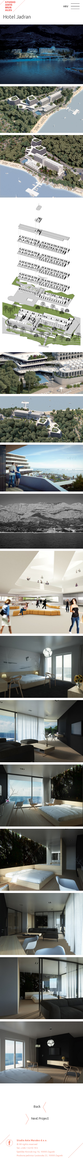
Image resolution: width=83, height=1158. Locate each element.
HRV (65, 6)
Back (37, 1106)
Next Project (40, 1118)
